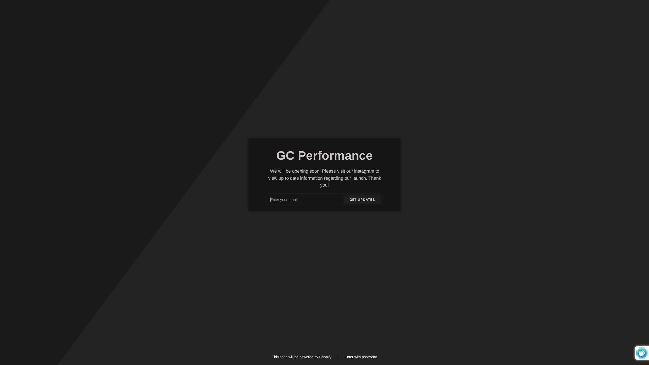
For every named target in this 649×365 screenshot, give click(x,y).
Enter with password (361, 357)
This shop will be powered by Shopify (302, 357)
